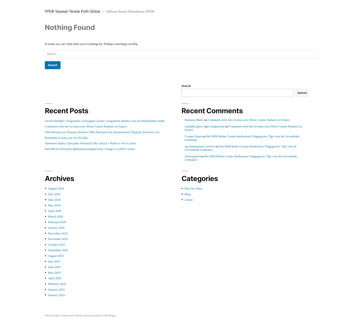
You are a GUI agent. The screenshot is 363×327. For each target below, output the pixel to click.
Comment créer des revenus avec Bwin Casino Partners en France (86, 126)
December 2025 (58, 233)
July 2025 (54, 261)
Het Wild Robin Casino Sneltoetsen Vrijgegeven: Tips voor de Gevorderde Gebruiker (242, 138)
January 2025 (56, 290)
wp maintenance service (200, 146)
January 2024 (56, 295)
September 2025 (58, 250)
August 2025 (56, 256)
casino (189, 200)
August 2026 (56, 189)
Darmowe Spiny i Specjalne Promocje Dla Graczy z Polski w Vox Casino (90, 143)
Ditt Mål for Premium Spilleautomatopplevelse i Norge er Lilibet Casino (90, 149)
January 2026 (56, 228)
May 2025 (54, 273)
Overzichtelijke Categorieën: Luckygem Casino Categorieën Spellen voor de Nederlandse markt (105, 121)
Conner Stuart (193, 136)
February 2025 (57, 284)
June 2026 (54, 200)
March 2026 (55, 217)
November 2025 (58, 239)
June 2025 (54, 267)
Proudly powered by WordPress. (99, 315)
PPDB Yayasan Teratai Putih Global (72, 11)
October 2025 (56, 245)
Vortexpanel (192, 156)
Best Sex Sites (193, 189)
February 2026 (57, 222)
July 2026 (54, 194)
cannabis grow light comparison (204, 126)
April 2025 (54, 278)
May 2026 (54, 205)
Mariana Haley (194, 120)
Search (186, 86)
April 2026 (54, 211)
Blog (188, 194)
